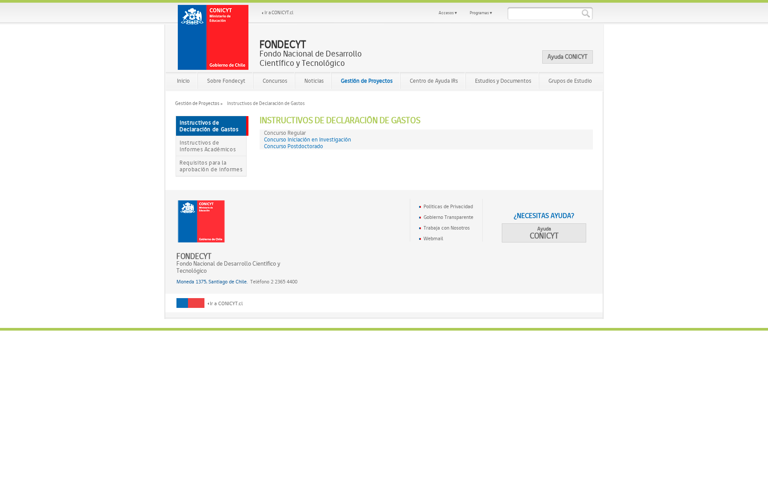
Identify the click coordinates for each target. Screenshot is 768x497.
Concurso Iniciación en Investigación (307, 139)
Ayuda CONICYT (568, 56)
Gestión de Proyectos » (199, 103)
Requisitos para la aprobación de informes (211, 166)
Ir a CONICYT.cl (278, 13)
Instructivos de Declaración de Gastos (209, 126)
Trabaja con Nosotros (447, 228)
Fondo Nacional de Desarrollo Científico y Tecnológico (311, 54)
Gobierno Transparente (448, 217)
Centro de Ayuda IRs (434, 80)
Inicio (183, 80)
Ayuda (544, 233)
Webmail (433, 238)
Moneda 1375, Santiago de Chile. (212, 282)
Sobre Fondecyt (226, 80)
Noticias (314, 80)
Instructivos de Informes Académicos (208, 146)
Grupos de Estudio (570, 80)
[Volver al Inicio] (213, 37)
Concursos (275, 80)
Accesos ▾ (448, 12)
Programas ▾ (481, 12)
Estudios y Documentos (503, 80)
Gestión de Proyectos (366, 80)
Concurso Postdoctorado (293, 146)
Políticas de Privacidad (448, 206)
